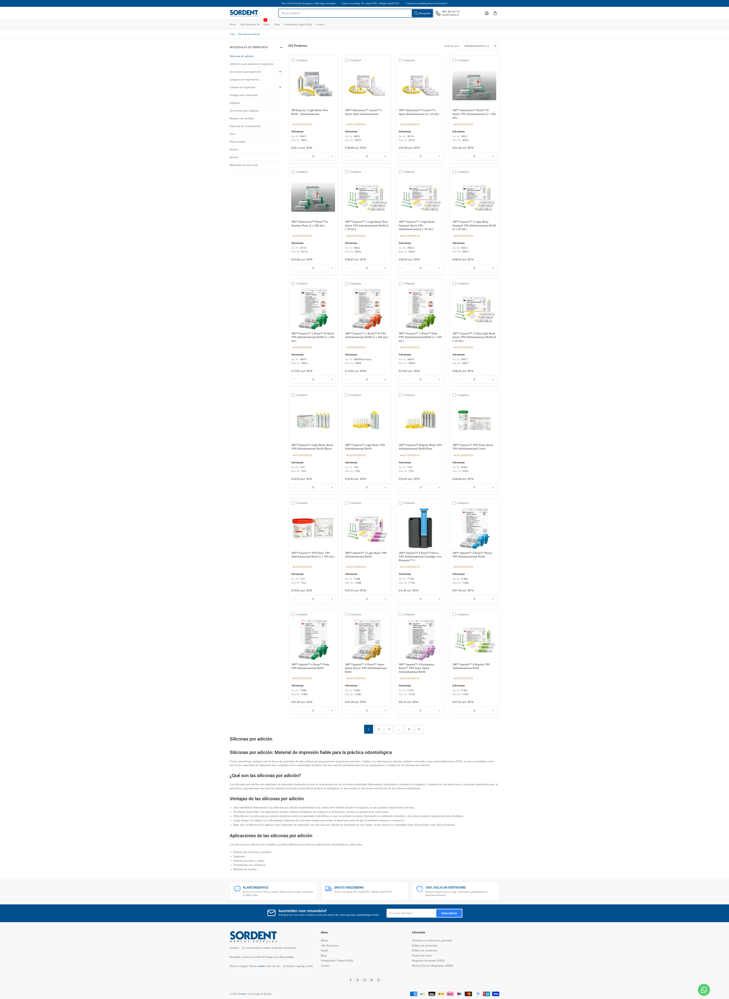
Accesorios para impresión (245, 71)
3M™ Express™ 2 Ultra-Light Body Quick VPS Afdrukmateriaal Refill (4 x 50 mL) (474, 337)
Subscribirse (449, 913)
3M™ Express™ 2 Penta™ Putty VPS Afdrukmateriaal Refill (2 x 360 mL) (420, 337)
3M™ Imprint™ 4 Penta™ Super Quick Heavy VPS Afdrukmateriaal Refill (366, 668)
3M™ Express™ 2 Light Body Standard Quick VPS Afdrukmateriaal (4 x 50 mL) (417, 225)
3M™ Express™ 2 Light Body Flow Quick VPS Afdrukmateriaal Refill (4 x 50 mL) (366, 225)
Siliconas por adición (249, 34)
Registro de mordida (242, 118)
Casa (232, 34)
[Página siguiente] (419, 729)
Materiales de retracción (244, 165)
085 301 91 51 (451, 11)
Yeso (232, 133)
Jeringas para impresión (244, 95)
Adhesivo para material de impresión (251, 63)
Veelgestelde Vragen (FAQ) (298, 24)
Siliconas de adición (241, 56)
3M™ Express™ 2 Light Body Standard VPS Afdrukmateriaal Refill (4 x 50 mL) (474, 225)
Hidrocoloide (237, 141)
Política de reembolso (424, 950)
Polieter (234, 149)
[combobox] (355, 13)
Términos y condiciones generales (432, 940)
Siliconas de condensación (245, 126)
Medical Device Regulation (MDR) (432, 965)
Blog (277, 24)
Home (233, 24)
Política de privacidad (425, 945)
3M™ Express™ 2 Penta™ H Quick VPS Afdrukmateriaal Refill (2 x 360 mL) (312, 337)
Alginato (235, 102)
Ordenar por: (451, 45)
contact (262, 966)
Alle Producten (248, 24)
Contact (320, 24)
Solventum (297, 131)
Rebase (234, 157)
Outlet (267, 23)
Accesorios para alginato (244, 110)
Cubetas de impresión (242, 87)
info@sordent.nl (450, 14)
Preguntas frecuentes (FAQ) (428, 960)
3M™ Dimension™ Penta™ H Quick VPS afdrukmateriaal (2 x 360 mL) (474, 114)
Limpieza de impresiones (244, 79)
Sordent (243, 993)
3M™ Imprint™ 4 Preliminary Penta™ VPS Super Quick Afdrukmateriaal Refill (417, 668)
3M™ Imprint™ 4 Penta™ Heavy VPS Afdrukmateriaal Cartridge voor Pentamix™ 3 (420, 556)
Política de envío (422, 955)
